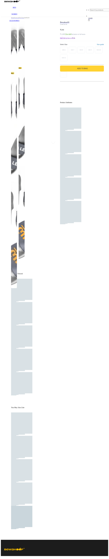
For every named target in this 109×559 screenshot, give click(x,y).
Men (14, 7)
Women (14, 14)
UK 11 (64, 58)
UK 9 (90, 50)
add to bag (82, 68)
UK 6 (63, 50)
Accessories (14, 20)
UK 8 (81, 50)
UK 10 (99, 50)
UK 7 (72, 50)
